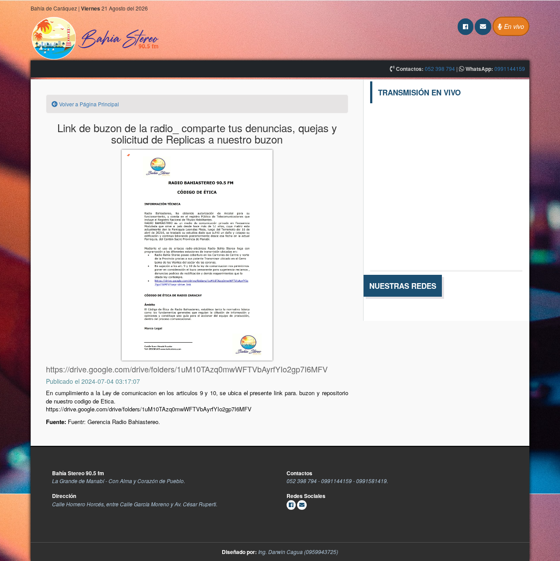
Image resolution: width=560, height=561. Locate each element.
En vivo (513, 26)
